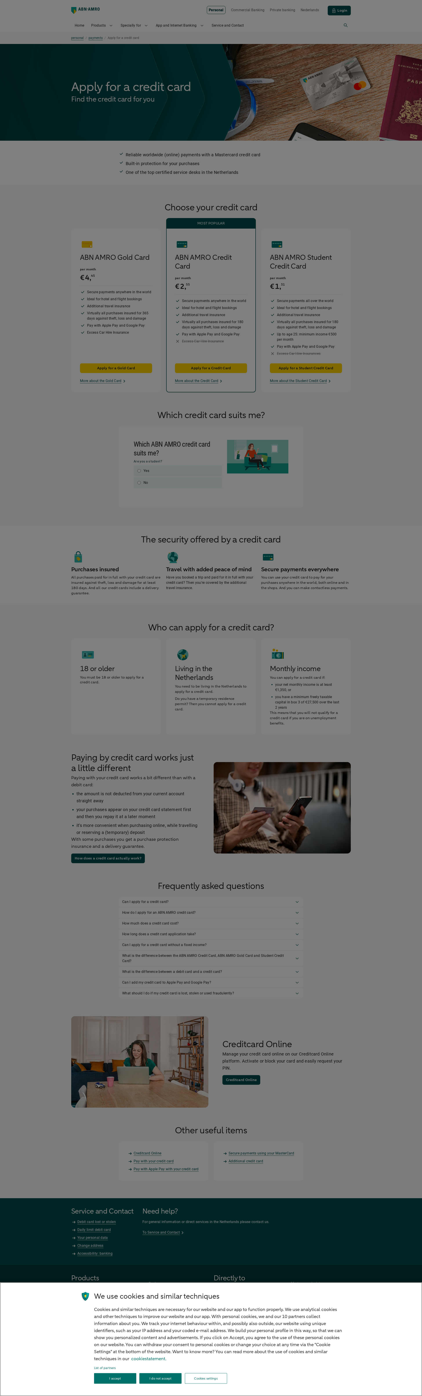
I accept (115, 1378)
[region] (211, 1339)
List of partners (105, 1368)
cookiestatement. (148, 1359)
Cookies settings (205, 1378)
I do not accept (160, 1378)
